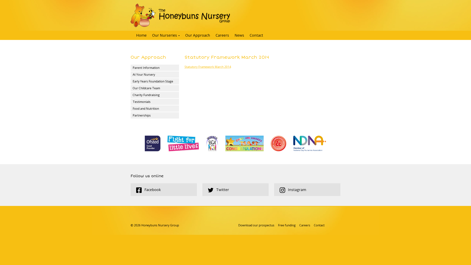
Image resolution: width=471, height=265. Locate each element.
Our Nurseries (165, 35)
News (239, 35)
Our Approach (197, 35)
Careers (222, 35)
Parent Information (146, 68)
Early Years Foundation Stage (153, 81)
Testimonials (141, 102)
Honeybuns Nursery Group (181, 15)
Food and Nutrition (146, 109)
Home (141, 35)
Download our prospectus (256, 225)
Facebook (152, 189)
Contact (256, 35)
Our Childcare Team (146, 88)
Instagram (296, 189)
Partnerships (142, 115)
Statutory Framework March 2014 (208, 67)
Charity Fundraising (146, 95)
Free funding (287, 225)
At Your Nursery (144, 75)
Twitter (222, 189)
